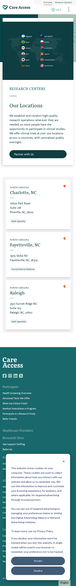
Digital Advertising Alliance (31, 517)
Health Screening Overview (17, 393)
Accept (38, 560)
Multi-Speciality (18, 321)
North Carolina (19, 187)
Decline (38, 570)
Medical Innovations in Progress (19, 408)
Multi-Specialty (18, 221)
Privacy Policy (45, 531)
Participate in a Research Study (19, 413)
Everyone (48, 2)
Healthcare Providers (18, 430)
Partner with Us (24, 154)
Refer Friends (10, 418)
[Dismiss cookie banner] (63, 461)
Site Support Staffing (14, 444)
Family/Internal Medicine (22, 269)
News (5, 502)
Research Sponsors (63, 2)
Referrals (7, 449)
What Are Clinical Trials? (15, 403)
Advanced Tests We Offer (16, 398)
